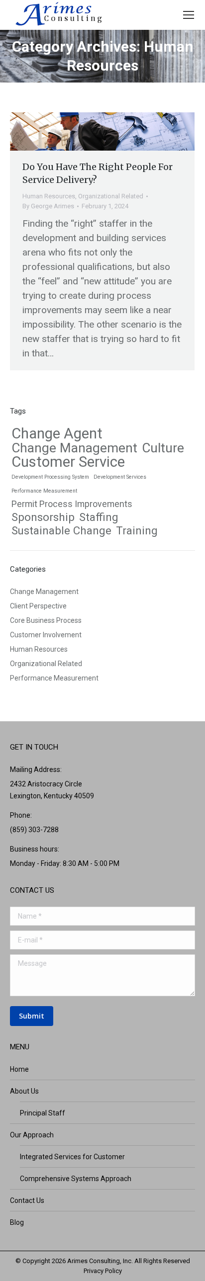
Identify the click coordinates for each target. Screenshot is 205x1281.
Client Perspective (38, 606)
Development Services (120, 477)
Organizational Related (110, 196)
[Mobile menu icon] (188, 14)
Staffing (98, 517)
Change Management (74, 448)
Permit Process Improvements (71, 504)
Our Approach (32, 1135)
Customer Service (68, 462)
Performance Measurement (44, 491)
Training (137, 530)
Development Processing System (50, 477)
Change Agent (56, 433)
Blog (17, 1222)
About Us (24, 1091)
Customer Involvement (46, 635)
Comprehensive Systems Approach (75, 1179)
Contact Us (27, 1200)
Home (19, 1069)
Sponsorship (43, 517)
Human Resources (48, 196)
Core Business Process (46, 620)
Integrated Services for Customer (72, 1157)
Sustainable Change (61, 530)
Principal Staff (42, 1113)
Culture (163, 448)
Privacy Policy (103, 1271)
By (48, 206)
